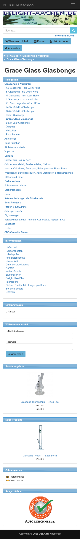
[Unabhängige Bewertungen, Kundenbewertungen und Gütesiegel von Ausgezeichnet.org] (40, 509)
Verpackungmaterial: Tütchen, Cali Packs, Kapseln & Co (34, 219)
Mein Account (60, 41)
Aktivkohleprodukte (14, 147)
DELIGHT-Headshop (50, 533)
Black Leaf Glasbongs (17, 122)
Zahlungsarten (13, 274)
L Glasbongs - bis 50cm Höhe (21, 99)
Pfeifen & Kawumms (15, 206)
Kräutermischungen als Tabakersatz (23, 198)
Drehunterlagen (12, 189)
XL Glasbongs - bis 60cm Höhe (22, 103)
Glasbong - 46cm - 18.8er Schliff (40, 455)
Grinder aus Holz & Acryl (17, 160)
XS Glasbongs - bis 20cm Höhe (22, 87)
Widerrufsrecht (13, 271)
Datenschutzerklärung (17, 264)
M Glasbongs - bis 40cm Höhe (22, 95)
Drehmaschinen (12, 181)
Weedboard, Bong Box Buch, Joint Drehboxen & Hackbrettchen (38, 172)
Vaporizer (9, 151)
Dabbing (8, 155)
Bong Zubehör (12, 143)
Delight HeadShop (15, 278)
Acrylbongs (10, 138)
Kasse (40, 41)
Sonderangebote (14, 288)
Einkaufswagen (14, 305)
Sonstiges (9, 223)
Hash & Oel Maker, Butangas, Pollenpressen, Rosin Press (35, 168)
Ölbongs (10, 126)
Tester (7, 228)
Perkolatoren (12, 134)
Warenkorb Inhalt (18, 41)
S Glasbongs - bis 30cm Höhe (21, 91)
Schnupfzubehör (13, 211)
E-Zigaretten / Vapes (15, 185)
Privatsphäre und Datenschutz (15, 255)
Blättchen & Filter (13, 177)
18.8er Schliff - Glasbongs (19, 111)
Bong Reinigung (12, 202)
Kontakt (10, 268)
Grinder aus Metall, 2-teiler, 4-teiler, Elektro (27, 164)
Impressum (12, 281)
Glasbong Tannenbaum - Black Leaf (40, 402)
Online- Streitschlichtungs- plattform (26, 285)
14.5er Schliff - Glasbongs (19, 107)
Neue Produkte (13, 419)
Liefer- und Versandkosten (14, 248)
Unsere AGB (12, 261)
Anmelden (13, 48)
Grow (7, 194)
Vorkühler (10, 130)
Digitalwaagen (11, 215)
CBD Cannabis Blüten (16, 232)
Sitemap (10, 292)
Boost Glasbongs (15, 115)
